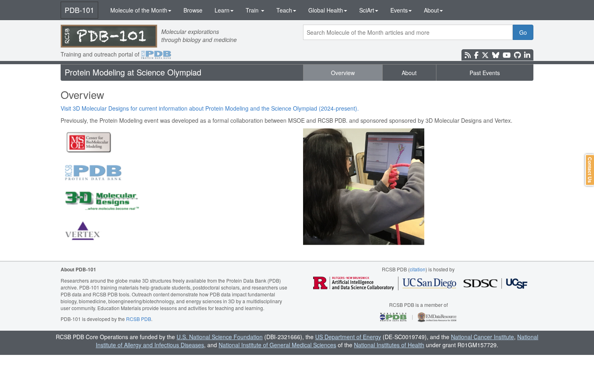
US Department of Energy (348, 337)
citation (417, 269)
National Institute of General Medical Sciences (277, 345)
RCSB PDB (138, 318)
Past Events (485, 73)
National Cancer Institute (482, 337)
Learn (222, 10)
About (431, 10)
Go (523, 32)
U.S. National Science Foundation (220, 337)
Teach (284, 10)
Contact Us (590, 170)
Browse (192, 10)
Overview (343, 73)
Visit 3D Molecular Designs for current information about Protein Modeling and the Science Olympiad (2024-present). (210, 108)
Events (399, 10)
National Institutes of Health (389, 345)
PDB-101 (79, 9)
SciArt (366, 10)
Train (253, 10)
